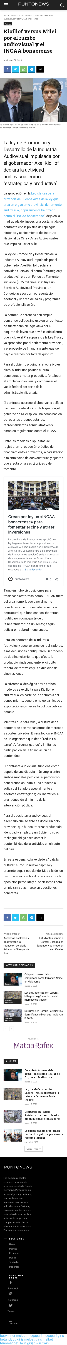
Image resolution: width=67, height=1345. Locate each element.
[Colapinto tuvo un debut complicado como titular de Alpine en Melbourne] (13, 979)
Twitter (11, 1311)
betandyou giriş (11, 1339)
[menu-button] (6, 5)
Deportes (9, 984)
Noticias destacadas (9, 1001)
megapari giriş (53, 1335)
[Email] (40, 69)
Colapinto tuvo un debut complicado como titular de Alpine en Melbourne (43, 978)
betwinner (7, 1335)
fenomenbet (9, 1343)
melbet (21, 1335)
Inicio (6, 15)
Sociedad (14, 1262)
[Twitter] (15, 69)
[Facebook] (7, 69)
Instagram (13, 1299)
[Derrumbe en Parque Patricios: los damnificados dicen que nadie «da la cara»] (13, 1015)
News (12, 1244)
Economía (14, 1253)
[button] (62, 5)
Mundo (12, 1257)
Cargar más (32, 1148)
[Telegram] (31, 69)
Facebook (13, 1288)
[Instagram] (11, 1294)
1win (37, 1343)
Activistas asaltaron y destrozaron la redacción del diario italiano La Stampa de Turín (16, 945)
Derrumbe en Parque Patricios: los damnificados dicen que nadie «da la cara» (43, 1014)
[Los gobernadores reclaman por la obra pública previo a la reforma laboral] (13, 1135)
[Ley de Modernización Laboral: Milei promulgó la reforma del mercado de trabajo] (13, 997)
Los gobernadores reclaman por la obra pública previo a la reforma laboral (43, 1134)
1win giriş (26, 1343)
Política (14, 15)
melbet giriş (33, 1339)
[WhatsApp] (23, 69)
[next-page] (11, 1029)
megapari (35, 1335)
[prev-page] (6, 1029)
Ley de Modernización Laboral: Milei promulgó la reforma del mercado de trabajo (41, 996)
